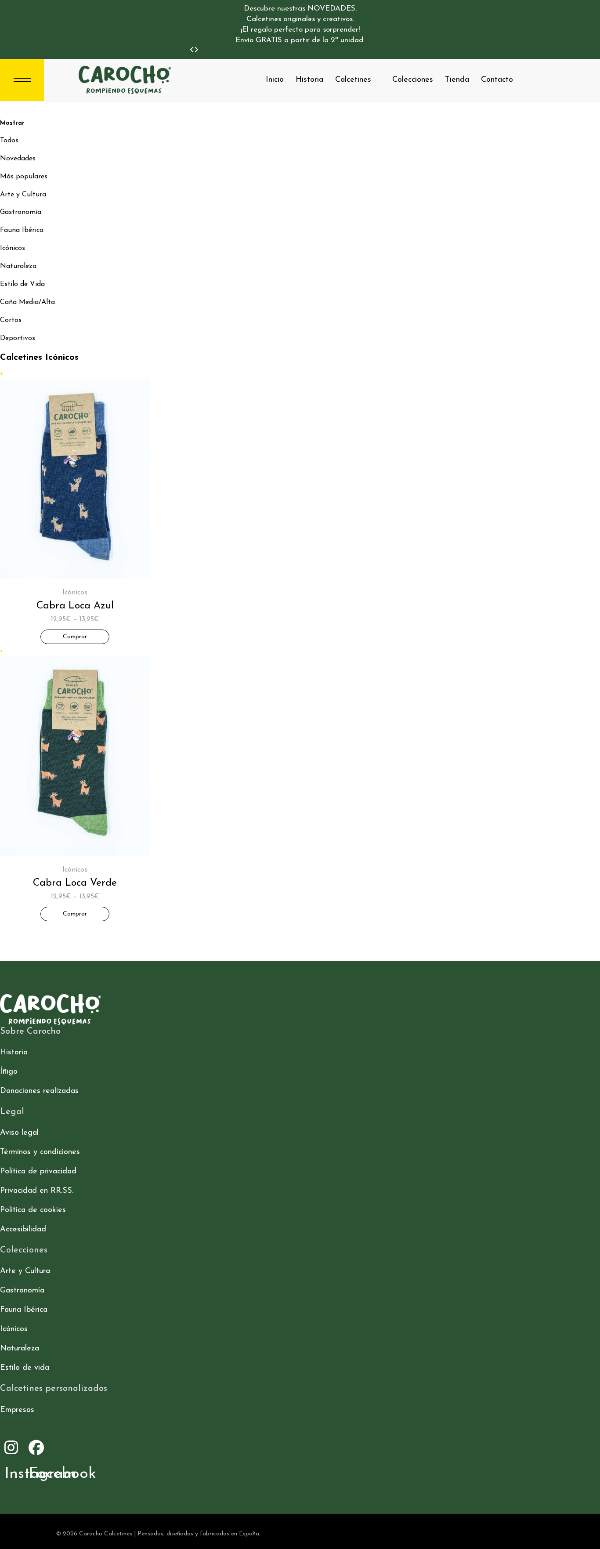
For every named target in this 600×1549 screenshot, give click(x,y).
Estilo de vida (24, 1368)
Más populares (23, 176)
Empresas (17, 1410)
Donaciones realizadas (39, 1091)
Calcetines (353, 80)
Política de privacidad (38, 1172)
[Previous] (192, 50)
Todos (9, 140)
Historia (309, 80)
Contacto (497, 80)
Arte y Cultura (23, 194)
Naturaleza (18, 266)
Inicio (275, 80)
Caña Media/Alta (27, 302)
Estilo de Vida (22, 284)
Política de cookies (33, 1210)
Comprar (75, 636)
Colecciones (412, 80)
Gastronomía (20, 212)
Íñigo (9, 1072)
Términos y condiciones (40, 1152)
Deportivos (17, 338)
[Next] (196, 50)
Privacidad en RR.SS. (36, 1191)
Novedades (18, 158)
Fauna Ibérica (21, 230)
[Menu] (22, 80)
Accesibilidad (23, 1230)
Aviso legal (19, 1133)
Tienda (457, 80)
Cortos (11, 320)
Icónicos (12, 248)
